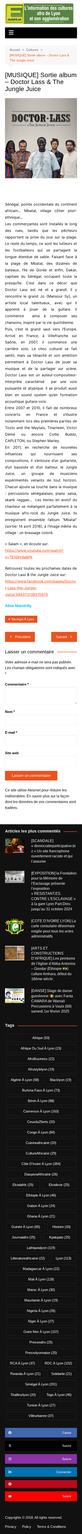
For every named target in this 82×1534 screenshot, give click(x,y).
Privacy (10, 1527)
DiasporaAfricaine (41, 1174)
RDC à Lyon (58, 1363)
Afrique (41, 1038)
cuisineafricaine (41, 1143)
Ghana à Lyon (41, 1216)
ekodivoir (59, 1185)
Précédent (22, 637)
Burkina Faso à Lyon (41, 1090)
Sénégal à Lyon (22, 619)
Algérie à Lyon (25, 1080)
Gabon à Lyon (41, 1206)
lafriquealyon (41, 1248)
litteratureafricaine (28, 1258)
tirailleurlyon (23, 1395)
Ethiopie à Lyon (41, 1195)
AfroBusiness (41, 1059)
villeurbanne (41, 1416)
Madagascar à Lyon (41, 1269)
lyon (63, 1258)
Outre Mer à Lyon (41, 1332)
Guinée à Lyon (25, 1227)
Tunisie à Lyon (41, 1405)
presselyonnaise (41, 1353)
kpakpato (59, 1237)
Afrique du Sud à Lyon (41, 1048)
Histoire (61, 1227)
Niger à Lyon (41, 1321)
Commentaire (17, 684)
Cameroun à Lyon (41, 1111)
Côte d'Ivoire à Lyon (41, 1164)
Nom (10, 712)
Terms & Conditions (51, 1527)
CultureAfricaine (41, 1153)
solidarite (61, 1374)
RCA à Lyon (22, 1363)
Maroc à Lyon (41, 1290)
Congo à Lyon (41, 1132)
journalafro (23, 1237)
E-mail (11, 732)
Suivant (61, 637)
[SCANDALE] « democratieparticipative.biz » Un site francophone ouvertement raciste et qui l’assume (53, 851)
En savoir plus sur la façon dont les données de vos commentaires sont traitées (40, 802)
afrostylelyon (41, 1069)
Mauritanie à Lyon (41, 1300)
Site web (12, 753)
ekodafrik (23, 1185)
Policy (26, 1527)
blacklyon (60, 1080)
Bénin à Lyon (41, 1101)
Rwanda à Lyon (25, 1374)
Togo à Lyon (59, 1395)
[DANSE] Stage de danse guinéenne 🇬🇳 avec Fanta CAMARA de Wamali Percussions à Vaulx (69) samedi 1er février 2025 (52, 1001)
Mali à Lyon (41, 1279)
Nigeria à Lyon (41, 1311)
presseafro (41, 1342)
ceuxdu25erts (41, 1122)
